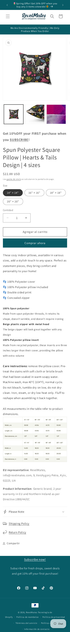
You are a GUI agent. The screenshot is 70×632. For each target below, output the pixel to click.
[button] (8, 16)
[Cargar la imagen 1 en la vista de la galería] (13, 114)
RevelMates (31, 612)
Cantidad (8, 210)
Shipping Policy (19, 523)
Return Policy (17, 532)
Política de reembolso (27, 617)
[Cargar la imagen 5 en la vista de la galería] (35, 114)
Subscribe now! (35, 559)
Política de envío (49, 623)
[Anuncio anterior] (7, 5)
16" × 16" (34, 192)
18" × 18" (56, 192)
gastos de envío (14, 179)
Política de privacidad (53, 617)
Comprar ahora (35, 243)
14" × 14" (13, 192)
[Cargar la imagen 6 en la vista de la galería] (56, 114)
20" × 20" (13, 201)
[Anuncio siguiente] (63, 5)
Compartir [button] (13, 543)
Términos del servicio (26, 623)
